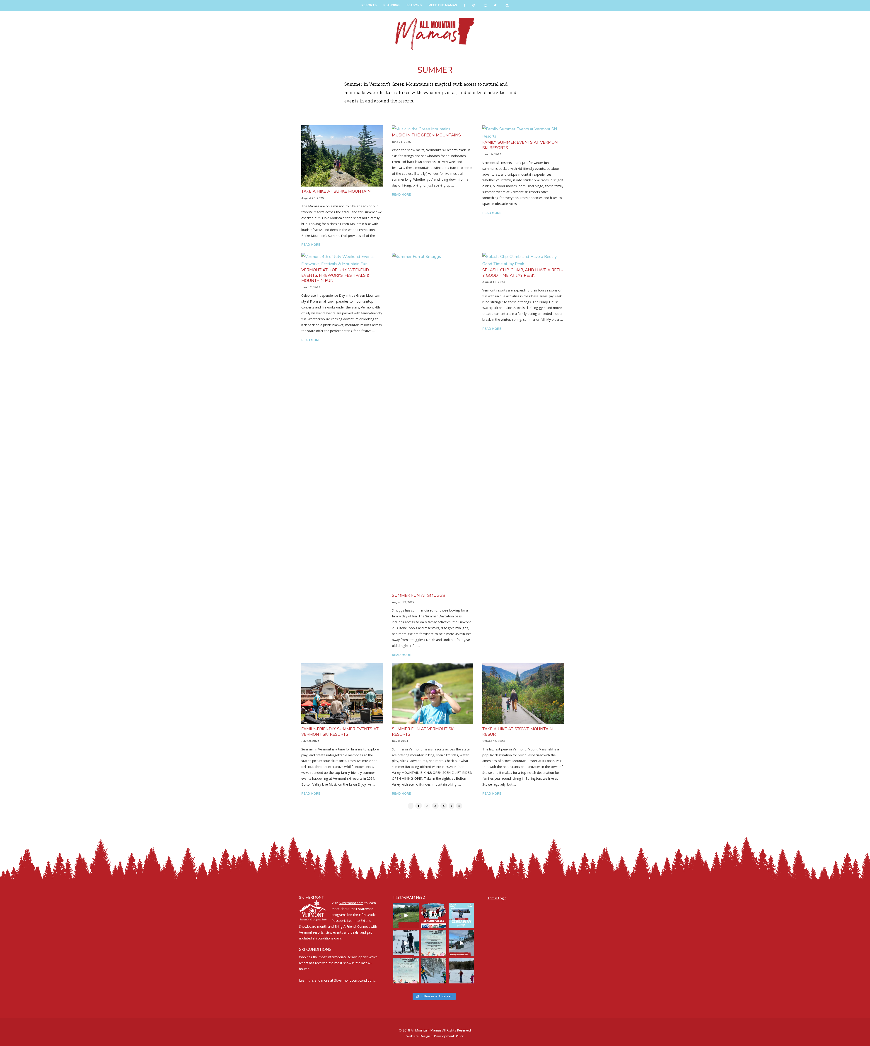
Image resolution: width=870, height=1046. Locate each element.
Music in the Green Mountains (426, 135)
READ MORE (310, 245)
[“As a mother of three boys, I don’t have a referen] (433, 970)
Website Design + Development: (430, 1036)
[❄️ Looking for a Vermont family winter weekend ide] (406, 943)
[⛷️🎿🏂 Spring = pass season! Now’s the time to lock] (433, 915)
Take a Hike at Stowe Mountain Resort (517, 731)
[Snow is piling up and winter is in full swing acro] (406, 970)
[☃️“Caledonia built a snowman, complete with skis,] (461, 970)
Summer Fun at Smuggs (418, 595)
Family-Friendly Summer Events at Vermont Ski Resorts (340, 731)
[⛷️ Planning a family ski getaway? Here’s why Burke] (461, 943)
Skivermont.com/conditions (354, 980)
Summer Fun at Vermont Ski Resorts (423, 731)
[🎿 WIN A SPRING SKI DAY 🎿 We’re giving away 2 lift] (461, 915)
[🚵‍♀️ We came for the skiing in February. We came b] (406, 915)
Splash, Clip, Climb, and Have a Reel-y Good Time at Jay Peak (522, 272)
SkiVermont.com (351, 903)
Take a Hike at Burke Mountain (336, 191)
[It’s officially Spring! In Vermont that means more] (433, 943)
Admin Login (497, 898)
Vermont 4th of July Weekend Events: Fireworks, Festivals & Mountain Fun (335, 275)
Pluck (460, 1036)
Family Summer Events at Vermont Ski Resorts (521, 145)
